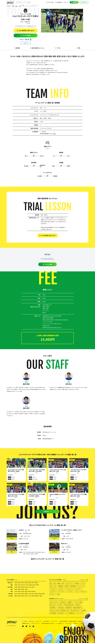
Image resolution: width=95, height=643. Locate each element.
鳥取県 (22, 593)
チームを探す (24, 621)
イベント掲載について (60, 623)
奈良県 (29, 591)
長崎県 (22, 595)
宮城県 (26, 582)
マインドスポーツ (70, 591)
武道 (54, 583)
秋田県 (29, 582)
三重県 (26, 589)
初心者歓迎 (83, 610)
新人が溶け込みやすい (75, 610)
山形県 (33, 582)
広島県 (19, 593)
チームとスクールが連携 (77, 602)
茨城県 (30, 584)
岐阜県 (15, 589)
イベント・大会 (50, 2)
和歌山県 (33, 591)
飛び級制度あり (53, 607)
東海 (11, 589)
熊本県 (26, 595)
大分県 (29, 595)
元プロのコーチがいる (54, 602)
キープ (66, 2)
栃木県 (33, 584)
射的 (63, 583)
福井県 (33, 587)
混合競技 (66, 586)
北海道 (15, 582)
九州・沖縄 (10, 595)
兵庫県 (19, 591)
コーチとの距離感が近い (70, 613)
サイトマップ (82, 623)
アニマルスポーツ (53, 591)
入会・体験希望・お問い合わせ (26, 30)
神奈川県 (19, 584)
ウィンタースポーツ (81, 586)
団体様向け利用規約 (73, 621)
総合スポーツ (83, 591)
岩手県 (22, 582)
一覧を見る (46, 511)
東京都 (15, 584)
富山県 (26, 587)
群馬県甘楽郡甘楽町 (27, 533)
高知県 (43, 593)
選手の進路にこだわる (65, 610)
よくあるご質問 (46, 621)
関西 (11, 591)
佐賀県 (19, 595)
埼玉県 (23, 584)
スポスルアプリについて (35, 623)
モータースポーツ (78, 588)
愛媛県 (39, 593)
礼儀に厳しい (78, 604)
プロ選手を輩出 (61, 607)
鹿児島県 (37, 595)
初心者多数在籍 (53, 613)
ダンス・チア (83, 583)
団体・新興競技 (73, 586)
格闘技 (59, 583)
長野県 (19, 587)
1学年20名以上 (63, 602)
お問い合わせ (76, 623)
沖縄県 (40, 595)
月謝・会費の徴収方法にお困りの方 (48, 623)
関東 (22, 21)
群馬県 (45, 118)
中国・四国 (10, 593)
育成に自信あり (61, 613)
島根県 (26, 593)
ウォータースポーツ (69, 583)
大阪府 (15, 591)
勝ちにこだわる (52, 604)
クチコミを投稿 (26, 35)
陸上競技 (77, 583)
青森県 (19, 582)
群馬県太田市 (68, 533)
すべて (84, 579)
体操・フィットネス (53, 586)
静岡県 (19, 589)
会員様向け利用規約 (63, 621)
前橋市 (49, 118)
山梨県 (15, 587)
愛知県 (22, 589)
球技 (41, 108)
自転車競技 (60, 586)
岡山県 (15, 593)
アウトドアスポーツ (69, 588)
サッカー (45, 108)
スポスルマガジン (69, 623)
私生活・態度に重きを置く (69, 604)
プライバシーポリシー (54, 621)
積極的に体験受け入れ (78, 607)
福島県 (36, 582)
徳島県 (36, 593)
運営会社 (80, 621)
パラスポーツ (52, 594)
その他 (58, 594)
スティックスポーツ (61, 591)
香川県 (33, 593)
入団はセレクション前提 (54, 610)
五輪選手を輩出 (69, 607)
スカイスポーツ (61, 588)
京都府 (22, 591)
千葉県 (27, 584)
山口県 (29, 593)
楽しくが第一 (60, 604)
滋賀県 (26, 591)
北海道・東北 (9, 582)
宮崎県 (33, 595)
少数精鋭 (69, 602)
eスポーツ (77, 591)
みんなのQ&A (59, 2)
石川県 (29, 587)
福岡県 (15, 595)
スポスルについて (38, 621)
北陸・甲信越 (9, 587)
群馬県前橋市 (27, 21)
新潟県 (22, 587)
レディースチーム (80, 613)
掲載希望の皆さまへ (26, 623)
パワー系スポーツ (53, 588)
